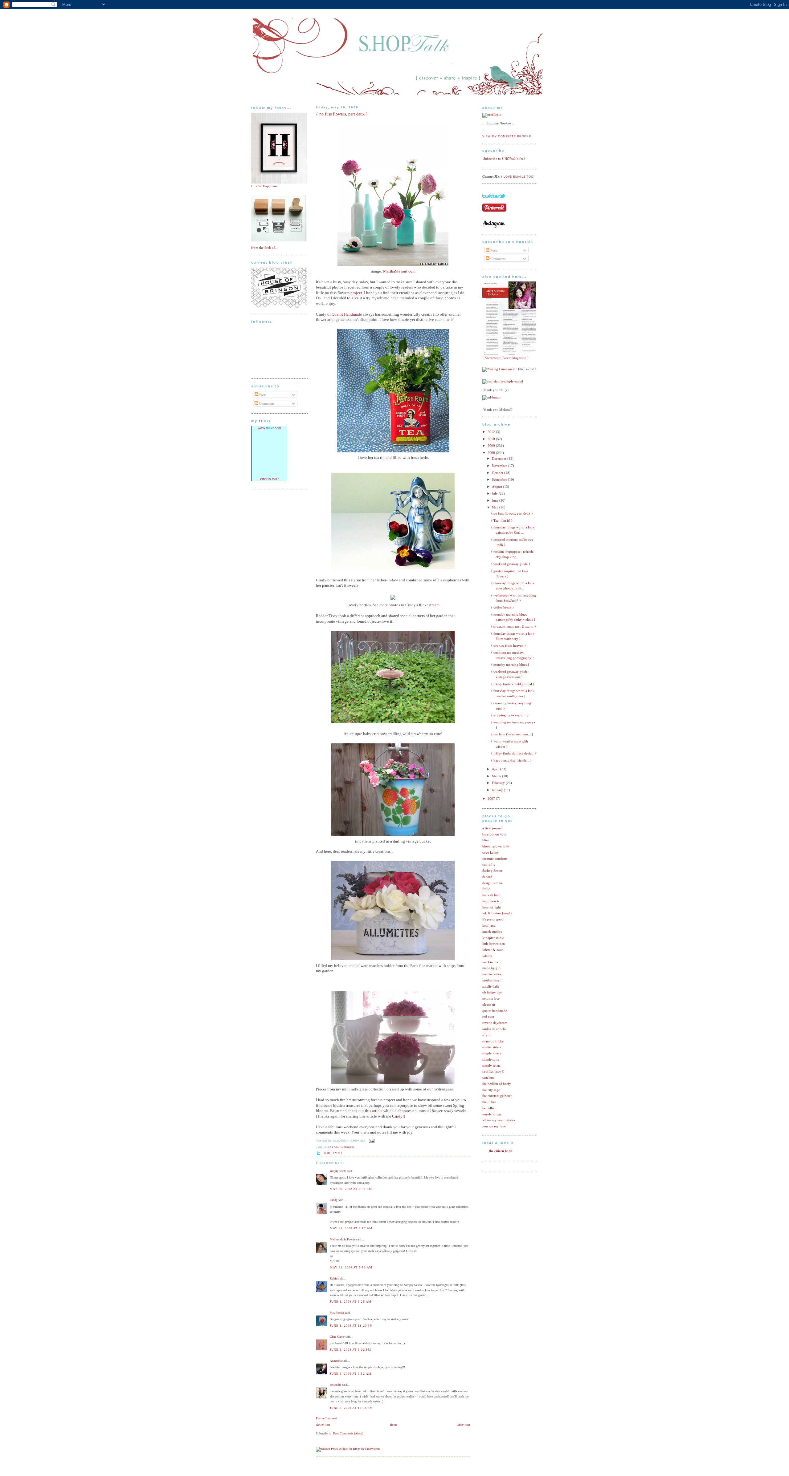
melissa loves (491, 974)
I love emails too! (518, 176)
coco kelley (490, 852)
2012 (492, 432)
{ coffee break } (502, 607)
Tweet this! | (332, 1152)
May (495, 507)
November (500, 465)
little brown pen (493, 943)
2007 (492, 798)
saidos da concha (494, 1029)
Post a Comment (326, 1418)
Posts (262, 395)
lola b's (487, 956)
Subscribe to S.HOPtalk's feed (504, 158)
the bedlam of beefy (496, 1084)
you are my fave (494, 1126)
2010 (492, 439)
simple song (490, 1059)
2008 (492, 453)
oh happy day (492, 992)
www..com (269, 428)
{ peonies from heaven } (508, 645)
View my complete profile (506, 136)
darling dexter (492, 870)
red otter (488, 1016)
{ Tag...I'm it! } (502, 520)
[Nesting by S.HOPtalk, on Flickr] (490, 369)
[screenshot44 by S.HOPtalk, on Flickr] (279, 307)
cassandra (335, 1384)
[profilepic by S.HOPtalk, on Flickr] (491, 114)
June (495, 500)
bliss (485, 840)
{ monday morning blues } (510, 664)
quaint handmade (494, 1011)
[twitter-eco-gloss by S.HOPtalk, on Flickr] (493, 202)
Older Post (463, 1424)
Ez (531, 369)
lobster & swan (493, 950)
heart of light (491, 907)
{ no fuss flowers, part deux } (342, 113)
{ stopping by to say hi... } (510, 715)
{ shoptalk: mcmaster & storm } (513, 626)
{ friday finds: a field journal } (512, 684)
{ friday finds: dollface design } (513, 753)
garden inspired (341, 1147)
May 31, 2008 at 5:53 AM (351, 1267)
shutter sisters (491, 1047)
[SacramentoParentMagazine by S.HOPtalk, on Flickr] (511, 354)
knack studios (492, 931)
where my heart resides (498, 1120)
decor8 (487, 877)
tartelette (488, 1077)
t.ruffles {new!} (493, 1071)
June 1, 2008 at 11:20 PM (351, 1325)
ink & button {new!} (497, 913)
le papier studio (493, 938)
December (499, 458)
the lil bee (489, 1102)
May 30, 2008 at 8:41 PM (351, 1189)
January (498, 790)
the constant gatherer (497, 1096)
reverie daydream (494, 1023)
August (497, 486)
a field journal (492, 828)
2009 (492, 445)
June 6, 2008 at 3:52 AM (350, 1373)
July (495, 493)
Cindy (333, 1200)
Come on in (507, 369)
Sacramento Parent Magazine (505, 358)
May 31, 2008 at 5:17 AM (351, 1228)
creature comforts (494, 858)
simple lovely (491, 1053)
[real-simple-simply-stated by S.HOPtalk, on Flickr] (502, 381)
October (498, 473)
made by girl (491, 968)
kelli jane (488, 925)
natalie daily (491, 986)
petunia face (491, 998)
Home (393, 1424)
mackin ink (490, 962)
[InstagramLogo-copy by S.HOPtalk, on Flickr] (493, 227)
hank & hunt (491, 895)
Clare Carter (337, 1336)
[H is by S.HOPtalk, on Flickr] (279, 182)
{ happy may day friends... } (511, 760)
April (496, 769)
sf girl (486, 1035)
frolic (486, 889)
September (500, 479)
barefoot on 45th (494, 834)
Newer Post (323, 1424)
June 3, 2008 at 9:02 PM (350, 1349)
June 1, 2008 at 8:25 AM (350, 1301)
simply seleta (338, 1171)
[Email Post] (371, 1140)
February (499, 783)
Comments (266, 403)
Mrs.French (337, 1312)
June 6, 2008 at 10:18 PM (351, 1407)
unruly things (491, 1114)
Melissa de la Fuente (342, 1239)
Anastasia (335, 1360)
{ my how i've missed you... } (512, 734)
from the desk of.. (264, 247)
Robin (333, 1278)
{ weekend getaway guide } (510, 564)
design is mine (492, 883)
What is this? (269, 479)
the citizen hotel (500, 1151)
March (497, 776)
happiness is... (492, 901)
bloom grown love (495, 846)
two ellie (488, 1108)
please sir (488, 1004)
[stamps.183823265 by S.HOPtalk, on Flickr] (279, 240)
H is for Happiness (264, 186)
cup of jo (488, 864)
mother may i (491, 980)
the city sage (491, 1090)
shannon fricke (493, 1041)
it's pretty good (493, 919)
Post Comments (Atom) (348, 1433)
